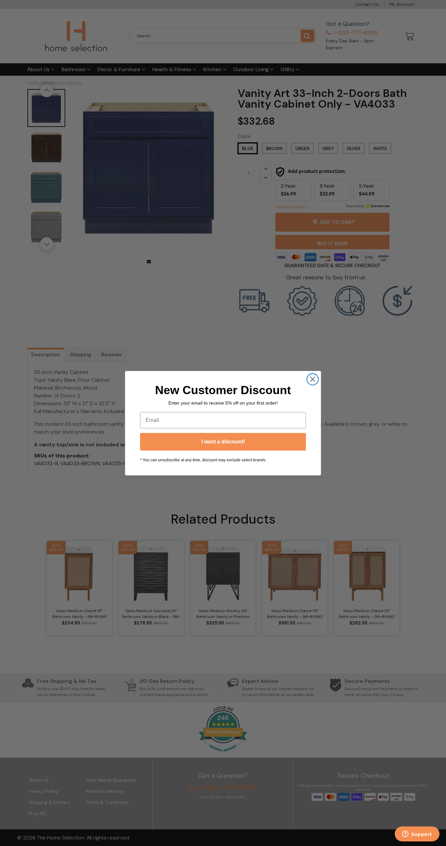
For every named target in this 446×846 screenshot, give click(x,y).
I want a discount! (223, 441)
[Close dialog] (312, 379)
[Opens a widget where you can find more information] (416, 834)
